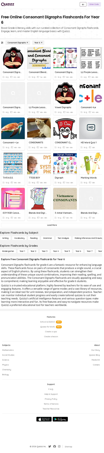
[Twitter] (49, 446)
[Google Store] (60, 419)
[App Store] (44, 419)
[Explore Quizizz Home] (7, 4)
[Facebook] (54, 446)
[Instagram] (59, 446)
